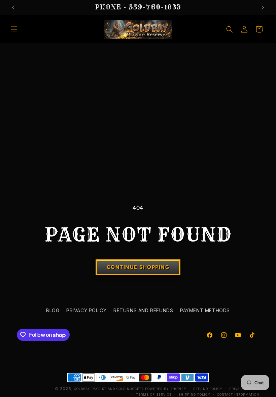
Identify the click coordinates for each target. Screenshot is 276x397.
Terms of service (154, 394)
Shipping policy (194, 394)
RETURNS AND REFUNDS (143, 310)
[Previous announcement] (13, 7)
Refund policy (207, 389)
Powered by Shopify (165, 389)
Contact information (238, 394)
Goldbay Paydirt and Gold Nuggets (109, 389)
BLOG (52, 310)
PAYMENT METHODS (205, 310)
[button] (14, 29)
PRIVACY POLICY (86, 310)
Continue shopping (138, 267)
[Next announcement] (262, 7)
